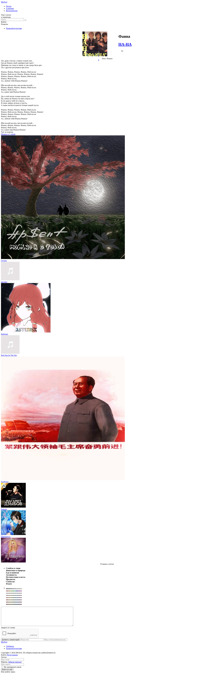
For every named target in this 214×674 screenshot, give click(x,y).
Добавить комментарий (10, 640)
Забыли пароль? (15, 662)
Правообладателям (14, 28)
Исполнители (11, 11)
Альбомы (10, 8)
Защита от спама (8, 628)
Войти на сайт (7, 669)
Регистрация (12, 655)
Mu (4, 2)
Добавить (10, 646)
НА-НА (125, 44)
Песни (8, 6)
